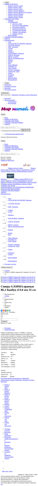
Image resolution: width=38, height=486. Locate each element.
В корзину (4, 321)
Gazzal (10, 50)
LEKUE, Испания (13, 55)
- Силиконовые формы (19, 30)
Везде (6, 117)
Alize (9, 42)
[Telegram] (10, 310)
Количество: (4, 314)
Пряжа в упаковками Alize (8, 409)
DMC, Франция (13, 47)
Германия (11, 75)
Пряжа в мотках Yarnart (15, 17)
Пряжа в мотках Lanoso (15, 6)
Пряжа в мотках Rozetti (15, 15)
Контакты (7, 88)
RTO (9, 63)
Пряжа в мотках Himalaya (16, 10)
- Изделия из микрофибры (20, 25)
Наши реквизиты (7, 434)
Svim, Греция (12, 68)
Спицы (6, 406)
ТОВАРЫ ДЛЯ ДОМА (11, 19)
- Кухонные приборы (18, 27)
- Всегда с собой (17, 24)
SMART (10, 20)
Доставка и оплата (10, 86)
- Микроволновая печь (19, 29)
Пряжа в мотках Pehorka (15, 14)
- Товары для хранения (19, 32)
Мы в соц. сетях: (7, 471)
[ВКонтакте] (1, 310)
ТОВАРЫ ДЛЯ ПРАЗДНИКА (13, 37)
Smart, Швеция (12, 65)
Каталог (6, 159)
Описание (7, 328)
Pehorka (10, 60)
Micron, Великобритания (16, 58)
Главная (6, 270)
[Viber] (5, 310)
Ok (2, 484)
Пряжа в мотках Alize (15, 7)
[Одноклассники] (3, 310)
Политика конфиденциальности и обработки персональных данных (15, 379)
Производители (9, 40)
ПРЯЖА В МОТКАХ (11, 4)
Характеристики (9, 329)
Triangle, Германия (14, 70)
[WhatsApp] (7, 310)
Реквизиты (7, 85)
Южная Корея (12, 79)
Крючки (7, 404)
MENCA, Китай (13, 56)
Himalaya (11, 52)
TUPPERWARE (13, 22)
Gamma (10, 48)
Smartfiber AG (12, 66)
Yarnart (10, 73)
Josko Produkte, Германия (16, 53)
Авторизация (12, 101)
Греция (10, 76)
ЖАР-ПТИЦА (12, 35)
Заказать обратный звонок (9, 137)
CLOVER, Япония (14, 45)
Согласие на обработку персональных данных (8, 455)
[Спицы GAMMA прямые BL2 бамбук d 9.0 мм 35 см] (18, 277)
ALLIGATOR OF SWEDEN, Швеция (19, 43)
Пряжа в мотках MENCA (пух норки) (20, 12)
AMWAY (7, 38)
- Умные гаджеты (17, 33)
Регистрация (12, 103)
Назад (7, 2)
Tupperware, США (13, 71)
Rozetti (10, 61)
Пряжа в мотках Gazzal (15, 9)
